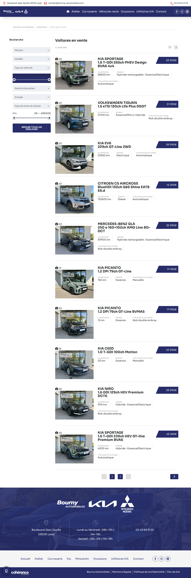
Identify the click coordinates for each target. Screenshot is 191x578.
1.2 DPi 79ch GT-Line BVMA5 (121, 310)
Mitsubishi (82, 558)
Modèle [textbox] (19, 59)
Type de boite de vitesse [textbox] (28, 106)
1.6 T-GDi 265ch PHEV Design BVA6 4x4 (122, 62)
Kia (69, 558)
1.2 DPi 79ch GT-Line (114, 269)
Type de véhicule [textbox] (24, 67)
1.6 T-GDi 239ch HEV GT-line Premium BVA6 (121, 436)
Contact (161, 11)
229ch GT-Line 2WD (114, 145)
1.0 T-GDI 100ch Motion (117, 350)
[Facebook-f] (177, 11)
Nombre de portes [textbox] (25, 88)
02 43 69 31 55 (181, 3)
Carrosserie (89, 11)
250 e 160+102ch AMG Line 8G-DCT (124, 227)
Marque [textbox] (19, 50)
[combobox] (32, 50)
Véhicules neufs (109, 11)
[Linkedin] (187, 11)
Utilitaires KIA (145, 11)
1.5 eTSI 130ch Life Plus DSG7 (122, 104)
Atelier (75, 11)
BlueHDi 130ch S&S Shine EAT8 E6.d (124, 187)
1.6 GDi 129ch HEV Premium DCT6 (121, 392)
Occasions (127, 11)
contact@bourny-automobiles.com (66, 3)
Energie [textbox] (19, 97)
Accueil (25, 558)
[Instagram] (182, 11)
